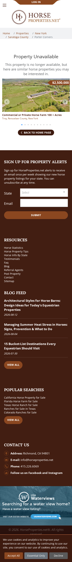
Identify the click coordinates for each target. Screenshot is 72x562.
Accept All (14, 555)
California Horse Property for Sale (24, 397)
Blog (6, 266)
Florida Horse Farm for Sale (21, 401)
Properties (23, 33)
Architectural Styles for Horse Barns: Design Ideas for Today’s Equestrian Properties (32, 305)
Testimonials (12, 259)
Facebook (35, 473)
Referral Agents (13, 270)
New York (41, 33)
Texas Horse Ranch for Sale (21, 405)
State (8, 193)
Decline (58, 555)
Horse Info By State (16, 255)
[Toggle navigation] (4, 5)
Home (7, 33)
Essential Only (36, 555)
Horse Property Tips (16, 251)
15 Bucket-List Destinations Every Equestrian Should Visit (30, 346)
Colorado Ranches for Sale (20, 412)
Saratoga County (18, 37)
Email (8, 203)
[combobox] (44, 192)
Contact (8, 277)
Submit (36, 215)
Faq (6, 262)
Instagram (55, 473)
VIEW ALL (13, 365)
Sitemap (9, 281)
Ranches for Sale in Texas (20, 408)
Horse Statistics (13, 247)
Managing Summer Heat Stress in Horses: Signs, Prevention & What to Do (36, 326)
